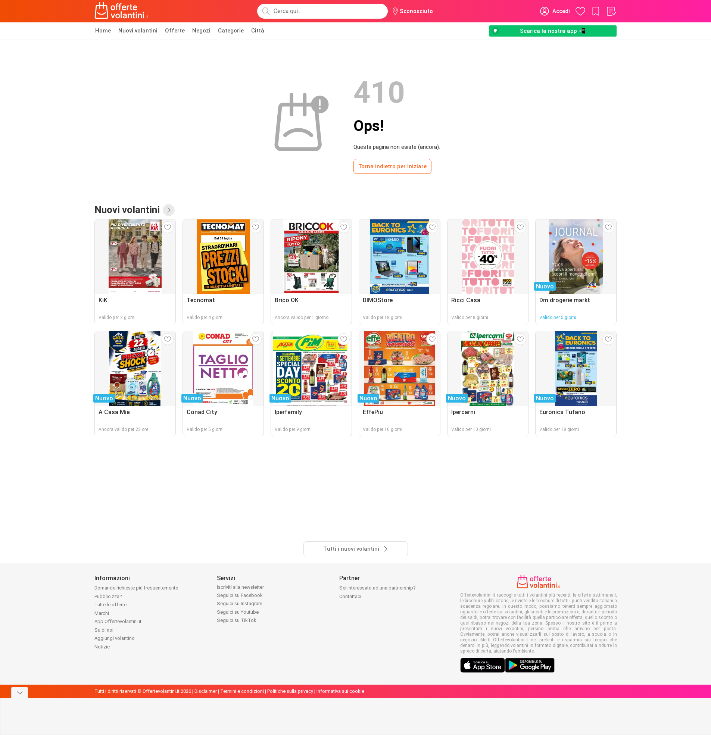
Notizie (102, 647)
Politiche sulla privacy (290, 691)
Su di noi (103, 630)
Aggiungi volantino (114, 638)
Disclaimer (205, 691)
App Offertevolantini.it (117, 621)
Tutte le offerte (110, 604)
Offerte (175, 30)
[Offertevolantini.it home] (121, 11)
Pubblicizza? (108, 596)
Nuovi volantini (138, 30)
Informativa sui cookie (340, 691)
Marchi (101, 613)
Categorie (231, 30)
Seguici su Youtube (238, 612)
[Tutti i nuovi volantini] (169, 210)
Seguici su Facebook (240, 595)
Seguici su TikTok (236, 620)
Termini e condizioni (242, 691)
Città (257, 30)
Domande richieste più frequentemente (136, 588)
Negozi (201, 30)
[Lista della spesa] (611, 11)
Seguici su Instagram (239, 603)
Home (103, 30)
